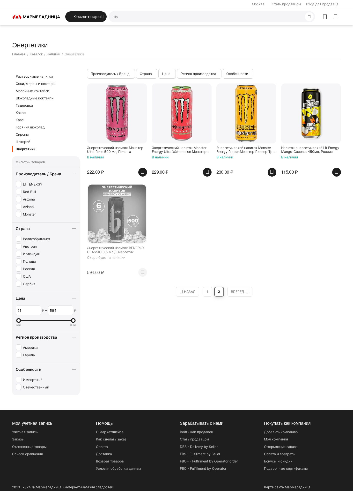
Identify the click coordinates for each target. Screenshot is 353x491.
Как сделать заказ (111, 439)
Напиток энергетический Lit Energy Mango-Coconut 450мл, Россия (310, 150)
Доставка (104, 454)
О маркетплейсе (110, 432)
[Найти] (309, 16)
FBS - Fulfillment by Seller (200, 454)
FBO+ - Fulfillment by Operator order (209, 461)
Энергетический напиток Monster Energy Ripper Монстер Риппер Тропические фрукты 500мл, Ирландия (246, 150)
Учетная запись (25, 432)
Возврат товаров (110, 461)
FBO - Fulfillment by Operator (203, 468)
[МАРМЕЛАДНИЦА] (36, 16)
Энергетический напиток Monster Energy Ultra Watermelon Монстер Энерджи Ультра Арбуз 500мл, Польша (179, 150)
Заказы (18, 439)
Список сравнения (27, 454)
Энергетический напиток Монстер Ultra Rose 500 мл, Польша (115, 150)
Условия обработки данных (118, 468)
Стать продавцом (286, 4)
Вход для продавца (322, 4)
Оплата (102, 447)
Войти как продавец (196, 432)
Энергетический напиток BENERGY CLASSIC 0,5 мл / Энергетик (115, 250)
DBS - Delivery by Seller (199, 447)
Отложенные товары (29, 447)
